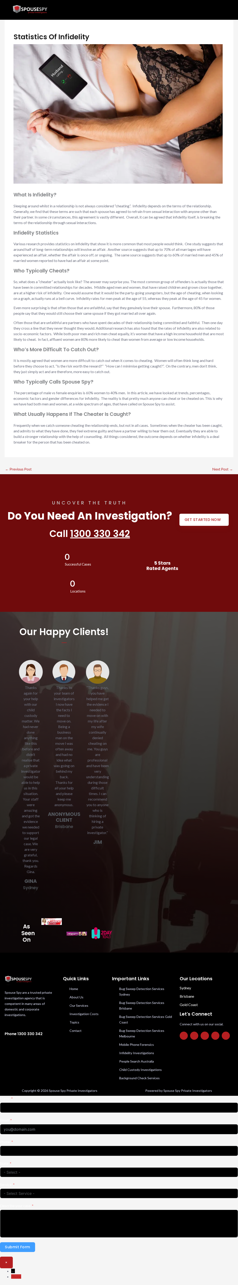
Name (5, 1098)
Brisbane (187, 996)
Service (6, 1184)
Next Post (222, 469)
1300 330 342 (100, 533)
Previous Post (18, 469)
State (4, 1163)
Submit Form (17, 1247)
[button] (148, 10)
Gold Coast (189, 1004)
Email (4, 1120)
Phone (5, 1141)
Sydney (185, 988)
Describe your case (15, 1205)
